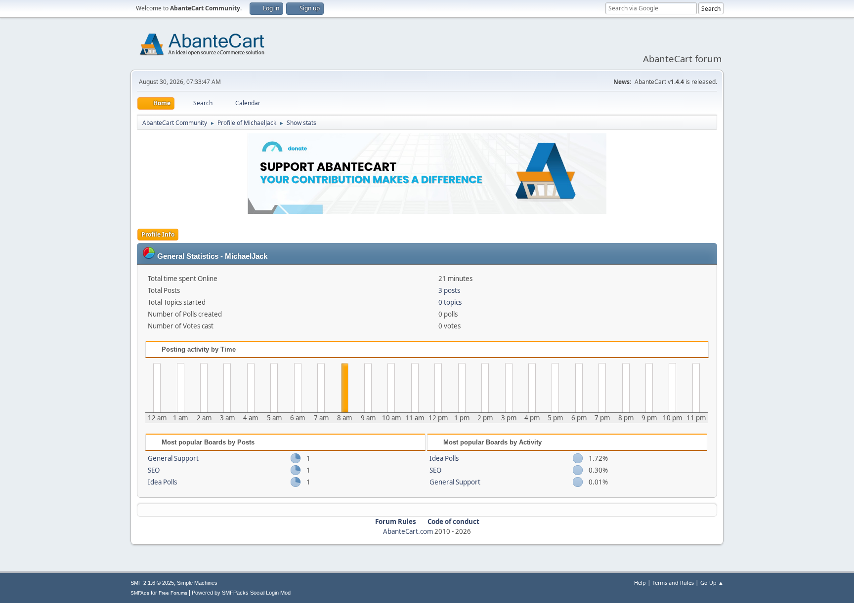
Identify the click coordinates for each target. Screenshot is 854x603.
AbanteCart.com (408, 531)
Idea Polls (162, 482)
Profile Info (157, 234)
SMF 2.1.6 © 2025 (152, 583)
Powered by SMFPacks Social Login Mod (241, 593)
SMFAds (139, 593)
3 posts (449, 290)
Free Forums (173, 593)
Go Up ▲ (712, 582)
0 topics (450, 302)
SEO (154, 470)
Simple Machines (197, 583)
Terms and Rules (673, 582)
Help (640, 582)
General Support (173, 458)
